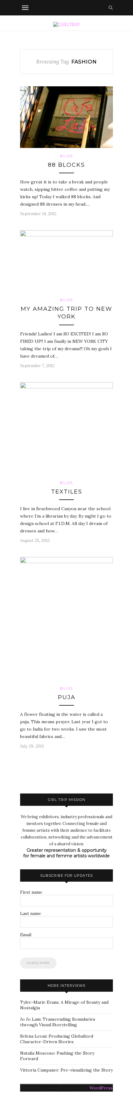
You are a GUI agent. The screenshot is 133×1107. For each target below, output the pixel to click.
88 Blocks (66, 165)
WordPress (101, 1088)
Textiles (66, 491)
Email (25, 934)
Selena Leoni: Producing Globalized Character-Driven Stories (56, 1038)
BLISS (66, 156)
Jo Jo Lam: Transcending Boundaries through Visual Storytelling (57, 1021)
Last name (30, 913)
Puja (66, 697)
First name (31, 892)
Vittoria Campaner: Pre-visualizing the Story (66, 1070)
